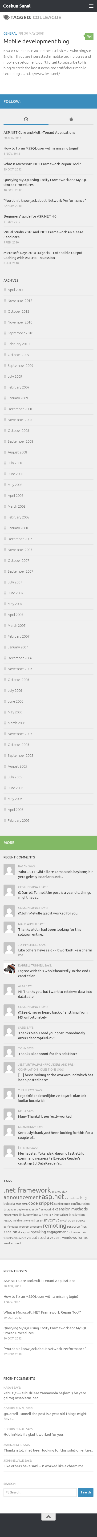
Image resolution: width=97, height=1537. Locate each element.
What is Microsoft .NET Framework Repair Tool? (42, 164)
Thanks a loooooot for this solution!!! (47, 1054)
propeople (36, 1226)
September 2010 (20, 333)
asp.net (53, 1197)
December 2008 (20, 409)
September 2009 (20, 366)
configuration (80, 1203)
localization (77, 1215)
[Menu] (91, 6)
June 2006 (15, 701)
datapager (10, 1209)
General (10, 33)
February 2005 (18, 820)
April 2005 (15, 810)
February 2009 (18, 387)
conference (62, 1203)
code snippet (40, 1203)
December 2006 (20, 658)
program (24, 1226)
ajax (64, 1191)
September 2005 (20, 755)
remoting (54, 1225)
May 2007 (15, 604)
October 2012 (18, 311)
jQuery (28, 1215)
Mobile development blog (36, 41)
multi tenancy (20, 1220)
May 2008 (15, 485)
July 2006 (15, 690)
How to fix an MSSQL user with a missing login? (41, 148)
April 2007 (15, 615)
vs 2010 (55, 1238)
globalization (11, 1214)
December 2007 (20, 539)
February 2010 (18, 344)
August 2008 (17, 452)
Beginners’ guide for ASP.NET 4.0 (30, 216)
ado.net (56, 1191)
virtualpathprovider (15, 1238)
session (10, 1232)
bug (83, 1198)
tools (83, 1232)
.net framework (27, 1190)
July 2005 (15, 777)
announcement (22, 1197)
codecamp (22, 1203)
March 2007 (16, 625)
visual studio (38, 1237)
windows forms (75, 1237)
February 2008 (18, 517)
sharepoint (24, 1232)
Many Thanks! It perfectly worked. (45, 1116)
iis (20, 1215)
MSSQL (8, 1220)
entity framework (42, 1209)
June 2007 (15, 593)
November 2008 (20, 420)
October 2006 (18, 680)
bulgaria (9, 1203)
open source (76, 1220)
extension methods (70, 1209)
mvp (56, 1220)
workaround (12, 1243)
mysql (63, 1220)
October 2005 (18, 745)
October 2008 (18, 431)
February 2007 (18, 636)
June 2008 (15, 474)
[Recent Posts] (26, 120)
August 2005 (17, 766)
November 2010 (20, 322)
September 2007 (20, 571)
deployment (24, 1209)
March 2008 (16, 506)
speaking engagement (49, 1232)
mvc (48, 1220)
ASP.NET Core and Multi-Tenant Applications (39, 132)
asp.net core (72, 1198)
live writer (61, 1215)
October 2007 (18, 560)
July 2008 (15, 463)
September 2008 (20, 441)
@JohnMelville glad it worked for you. (48, 913)
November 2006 (20, 669)
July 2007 (15, 582)
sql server (74, 1232)
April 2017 (15, 290)
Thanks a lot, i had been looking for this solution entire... (48, 1450)
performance (11, 1226)
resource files (77, 1226)
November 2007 (20, 550)
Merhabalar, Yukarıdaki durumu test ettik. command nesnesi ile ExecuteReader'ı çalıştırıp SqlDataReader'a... (51, 1158)
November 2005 (20, 734)
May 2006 (15, 712)
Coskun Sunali (17, 5)
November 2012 (20, 301)
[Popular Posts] (70, 120)
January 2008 (18, 528)
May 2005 (15, 799)
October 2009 (18, 355)
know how (40, 1215)
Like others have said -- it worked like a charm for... (44, 1466)
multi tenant (36, 1220)
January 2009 (18, 398)
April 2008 (15, 495)
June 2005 (15, 788)
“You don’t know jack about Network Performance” (45, 200)
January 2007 (18, 647)
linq (51, 1214)
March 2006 (16, 723)
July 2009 (15, 376)
